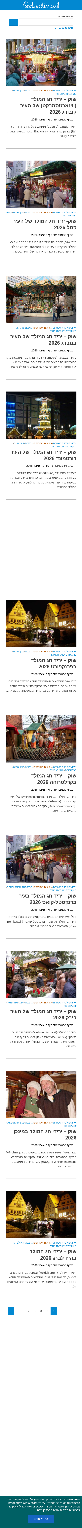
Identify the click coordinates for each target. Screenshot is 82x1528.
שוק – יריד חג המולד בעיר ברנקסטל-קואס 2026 (47, 899)
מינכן (9, 1123)
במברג (28, 328)
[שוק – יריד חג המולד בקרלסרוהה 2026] (41, 738)
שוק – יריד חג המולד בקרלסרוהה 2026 (53, 779)
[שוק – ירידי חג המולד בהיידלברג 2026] (41, 1214)
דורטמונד (19, 443)
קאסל (9, 212)
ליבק (21, 1002)
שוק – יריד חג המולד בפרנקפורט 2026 (53, 663)
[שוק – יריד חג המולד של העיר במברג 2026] (41, 299)
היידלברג (19, 1243)
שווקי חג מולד (61, 94)
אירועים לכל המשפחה (64, 90)
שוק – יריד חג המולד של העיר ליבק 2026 (43, 1014)
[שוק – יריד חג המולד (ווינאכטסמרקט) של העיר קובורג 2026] (41, 62)
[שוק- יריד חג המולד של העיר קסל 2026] (41, 183)
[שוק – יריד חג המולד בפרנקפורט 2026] (41, 623)
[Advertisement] (41, 545)
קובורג (72, 94)
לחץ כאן (16, 1506)
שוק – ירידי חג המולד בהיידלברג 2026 (52, 1255)
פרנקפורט (71, 655)
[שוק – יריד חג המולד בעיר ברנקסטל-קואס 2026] (41, 858)
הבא (11, 1311)
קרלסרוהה (70, 770)
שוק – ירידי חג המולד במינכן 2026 (45, 1134)
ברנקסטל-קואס (23, 887)
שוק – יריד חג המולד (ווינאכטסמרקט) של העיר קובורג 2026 (48, 105)
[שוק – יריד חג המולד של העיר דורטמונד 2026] (41, 414)
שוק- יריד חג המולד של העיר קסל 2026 (44, 224)
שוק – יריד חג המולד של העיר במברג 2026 (43, 340)
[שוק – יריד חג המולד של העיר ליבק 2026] (41, 974)
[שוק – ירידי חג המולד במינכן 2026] (41, 1094)
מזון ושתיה (18, 90)
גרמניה (28, 90)
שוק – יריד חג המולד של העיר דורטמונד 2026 (43, 455)
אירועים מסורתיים (42, 90)
